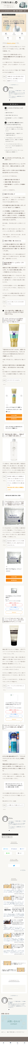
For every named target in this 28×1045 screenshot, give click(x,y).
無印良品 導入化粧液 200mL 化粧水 (13, 495)
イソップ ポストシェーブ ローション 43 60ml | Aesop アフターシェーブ (13, 703)
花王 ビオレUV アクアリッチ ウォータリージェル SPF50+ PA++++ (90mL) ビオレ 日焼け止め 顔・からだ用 (14, 785)
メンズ (11, 837)
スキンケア (5, 837)
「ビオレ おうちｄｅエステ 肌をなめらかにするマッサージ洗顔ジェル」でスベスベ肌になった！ (14, 129)
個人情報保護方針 (20, 1040)
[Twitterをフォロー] (9, 100)
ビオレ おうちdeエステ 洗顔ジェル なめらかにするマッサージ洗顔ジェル (14, 409)
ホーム (7, 1040)
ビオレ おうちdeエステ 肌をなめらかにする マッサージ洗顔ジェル (14, 427)
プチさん (11, 87)
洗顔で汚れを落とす (9, 112)
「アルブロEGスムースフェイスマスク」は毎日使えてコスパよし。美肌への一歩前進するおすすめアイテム (14, 139)
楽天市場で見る (14, 418)
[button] (25, 469)
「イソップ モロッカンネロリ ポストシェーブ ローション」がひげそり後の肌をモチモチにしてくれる (14, 145)
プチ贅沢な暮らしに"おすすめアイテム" (10, 834)
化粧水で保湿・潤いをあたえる (12, 115)
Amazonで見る (14, 415)
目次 (13, 104)
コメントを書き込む (14, 988)
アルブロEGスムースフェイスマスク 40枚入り (14, 596)
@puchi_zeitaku (11, 43)
